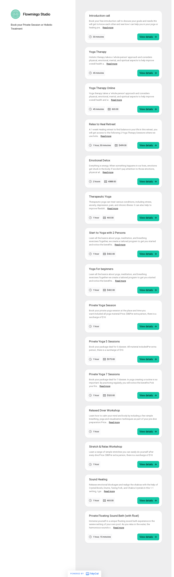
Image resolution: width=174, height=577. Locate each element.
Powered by (77, 574)
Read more (108, 27)
